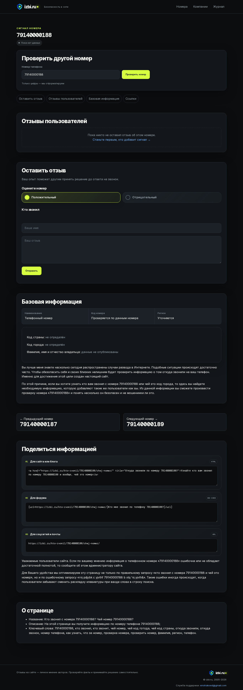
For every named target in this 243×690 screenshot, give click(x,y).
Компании (200, 6)
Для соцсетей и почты (45, 534)
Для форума (38, 497)
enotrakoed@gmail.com (213, 685)
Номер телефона (32, 66)
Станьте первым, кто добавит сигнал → (121, 139)
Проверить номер (136, 74)
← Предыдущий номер (38, 422)
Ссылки (131, 98)
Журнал (218, 6)
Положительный (43, 197)
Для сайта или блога (44, 461)
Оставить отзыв (30, 98)
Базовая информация (104, 98)
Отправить (31, 270)
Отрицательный (144, 197)
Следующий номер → (145, 422)
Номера (181, 6)
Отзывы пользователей (65, 98)
